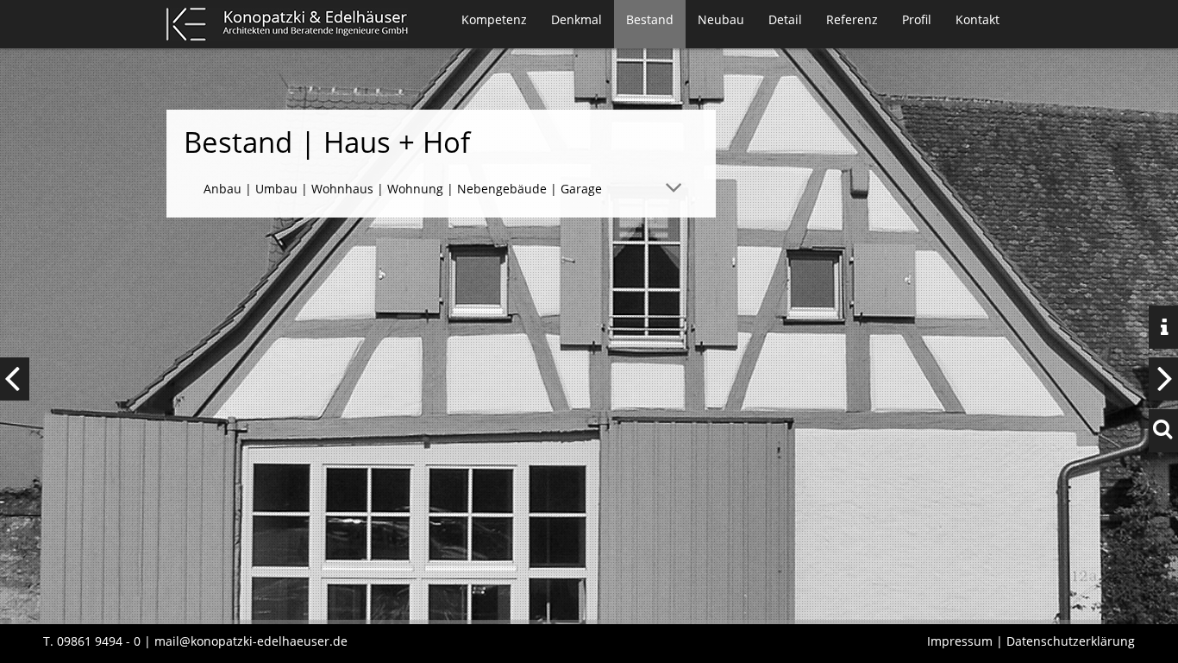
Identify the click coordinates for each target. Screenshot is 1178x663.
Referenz (852, 19)
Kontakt (977, 19)
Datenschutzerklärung (1070, 641)
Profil (916, 19)
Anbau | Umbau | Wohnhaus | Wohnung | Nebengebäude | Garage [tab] (403, 188)
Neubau (721, 19)
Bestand (650, 19)
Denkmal (576, 19)
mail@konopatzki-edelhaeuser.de (251, 641)
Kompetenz (494, 19)
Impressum (960, 641)
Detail (785, 19)
